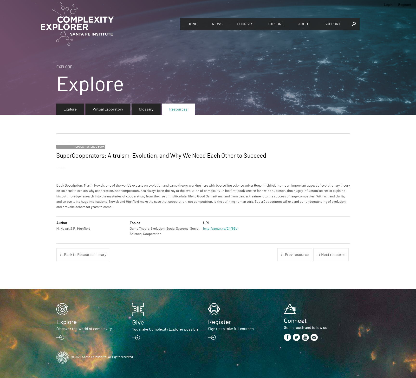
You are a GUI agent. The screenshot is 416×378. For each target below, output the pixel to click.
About (304, 24)
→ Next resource (331, 255)
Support (332, 24)
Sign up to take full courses (231, 329)
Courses (245, 24)
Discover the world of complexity (84, 329)
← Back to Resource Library (82, 255)
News (217, 24)
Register (404, 5)
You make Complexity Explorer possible (165, 329)
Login (388, 5)
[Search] (354, 24)
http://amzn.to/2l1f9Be (220, 228)
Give (138, 322)
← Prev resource (294, 255)
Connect (295, 321)
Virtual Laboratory (108, 109)
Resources (178, 109)
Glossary (146, 109)
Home (192, 24)
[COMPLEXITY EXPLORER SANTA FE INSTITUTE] (108, 24)
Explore (276, 24)
